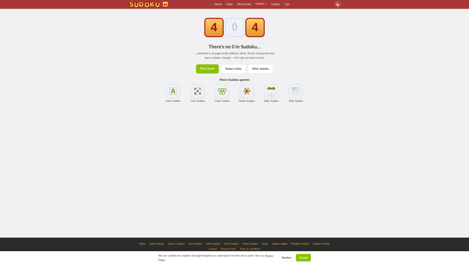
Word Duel (244, 4)
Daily (229, 4)
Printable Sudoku (300, 243)
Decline (286, 257)
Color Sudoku (198, 101)
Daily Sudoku (271, 101)
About (265, 243)
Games (261, 3)
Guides (275, 4)
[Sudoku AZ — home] (148, 4)
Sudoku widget (279, 243)
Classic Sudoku (176, 243)
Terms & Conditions (250, 248)
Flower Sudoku (247, 101)
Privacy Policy (228, 248)
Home (218, 4)
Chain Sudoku (222, 101)
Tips (287, 4)
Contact (213, 248)
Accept (303, 257)
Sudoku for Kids (321, 243)
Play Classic (207, 68)
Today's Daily (233, 68)
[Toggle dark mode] (338, 4)
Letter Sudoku (173, 101)
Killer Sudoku (260, 68)
